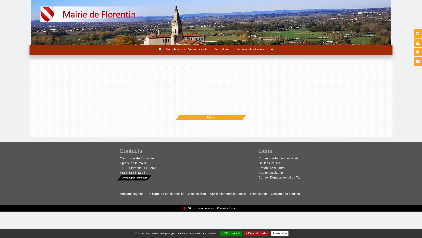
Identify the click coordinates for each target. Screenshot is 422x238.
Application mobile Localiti (228, 194)
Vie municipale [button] (198, 49)
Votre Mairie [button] (174, 49)
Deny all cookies (258, 233)
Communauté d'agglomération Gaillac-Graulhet (279, 160)
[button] (160, 50)
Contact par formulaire (134, 177)
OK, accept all (231, 233)
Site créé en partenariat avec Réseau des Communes (213, 208)
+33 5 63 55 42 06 (132, 172)
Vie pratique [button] (222, 49)
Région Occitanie (270, 172)
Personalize (280, 233)
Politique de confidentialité (166, 194)
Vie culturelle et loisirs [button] (250, 49)
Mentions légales (132, 194)
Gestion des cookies (285, 194)
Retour (211, 117)
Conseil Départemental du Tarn (280, 177)
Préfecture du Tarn (271, 168)
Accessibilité (197, 194)
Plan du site (258, 194)
